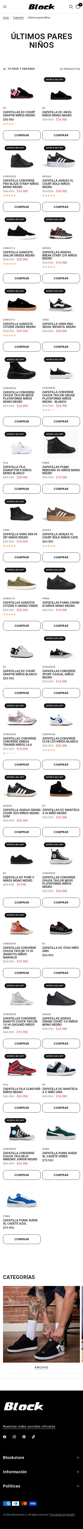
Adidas (46, 176)
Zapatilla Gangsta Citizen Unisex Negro (19, 325)
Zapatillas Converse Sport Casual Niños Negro (58, 674)
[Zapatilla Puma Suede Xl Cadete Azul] (22, 1198)
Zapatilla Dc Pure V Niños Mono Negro (18, 879)
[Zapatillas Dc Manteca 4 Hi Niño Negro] (61, 787)
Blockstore (13, 1457)
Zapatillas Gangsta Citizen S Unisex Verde (20, 604)
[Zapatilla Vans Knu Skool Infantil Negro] (61, 301)
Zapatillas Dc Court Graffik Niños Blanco (20, 673)
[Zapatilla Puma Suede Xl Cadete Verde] (61, 1131)
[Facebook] (7, 1436)
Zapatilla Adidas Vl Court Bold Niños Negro (58, 184)
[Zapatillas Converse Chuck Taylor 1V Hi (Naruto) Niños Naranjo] (22, 925)
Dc (44, 1084)
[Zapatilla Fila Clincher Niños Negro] (22, 1066)
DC (4, 108)
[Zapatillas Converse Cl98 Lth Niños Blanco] (61, 716)
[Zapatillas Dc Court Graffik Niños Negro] (22, 90)
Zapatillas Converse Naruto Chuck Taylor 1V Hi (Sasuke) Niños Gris (20, 1023)
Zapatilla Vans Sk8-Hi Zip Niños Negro (20, 536)
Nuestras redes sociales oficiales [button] (29, 1426)
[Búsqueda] (71, 6)
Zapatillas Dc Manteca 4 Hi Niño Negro (60, 812)
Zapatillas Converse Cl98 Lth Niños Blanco (60, 740)
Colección (18, 18)
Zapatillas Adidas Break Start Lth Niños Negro (59, 255)
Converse (9, 176)
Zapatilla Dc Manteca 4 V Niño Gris (60, 1090)
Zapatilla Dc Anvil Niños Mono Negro (57, 114)
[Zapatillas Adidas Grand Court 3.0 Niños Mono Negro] (61, 996)
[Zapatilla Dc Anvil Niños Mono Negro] (61, 90)
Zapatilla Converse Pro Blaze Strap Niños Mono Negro (21, 184)
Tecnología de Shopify (62, 1514)
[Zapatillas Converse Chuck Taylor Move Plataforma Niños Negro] (61, 855)
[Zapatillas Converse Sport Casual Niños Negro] (61, 649)
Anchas (41, 1367)
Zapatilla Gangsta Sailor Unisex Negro (19, 254)
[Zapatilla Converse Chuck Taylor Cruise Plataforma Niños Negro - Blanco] (61, 370)
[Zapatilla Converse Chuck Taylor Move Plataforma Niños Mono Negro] (22, 370)
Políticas (11, 1486)
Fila (5, 463)
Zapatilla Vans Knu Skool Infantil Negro (59, 325)
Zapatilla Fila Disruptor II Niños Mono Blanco (17, 470)
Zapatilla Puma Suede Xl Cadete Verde (59, 1155)
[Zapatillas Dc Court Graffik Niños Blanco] (22, 649)
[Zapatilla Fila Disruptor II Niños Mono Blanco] (22, 444)
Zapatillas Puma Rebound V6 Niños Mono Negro (61, 470)
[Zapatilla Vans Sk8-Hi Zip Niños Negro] (22, 512)
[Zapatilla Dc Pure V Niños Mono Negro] (22, 855)
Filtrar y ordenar (21, 69)
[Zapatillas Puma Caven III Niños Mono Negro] (61, 580)
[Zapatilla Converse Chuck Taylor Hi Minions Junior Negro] (22, 1131)
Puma (45, 463)
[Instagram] (17, 1436)
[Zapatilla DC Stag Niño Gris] (61, 925)
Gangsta (9, 248)
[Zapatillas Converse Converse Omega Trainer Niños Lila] (22, 716)
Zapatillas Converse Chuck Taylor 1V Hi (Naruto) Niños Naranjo (19, 952)
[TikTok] (36, 1436)
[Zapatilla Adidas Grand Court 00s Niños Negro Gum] (22, 787)
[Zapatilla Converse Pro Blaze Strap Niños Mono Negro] (22, 158)
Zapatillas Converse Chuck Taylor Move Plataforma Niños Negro (58, 882)
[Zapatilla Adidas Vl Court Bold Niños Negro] (61, 158)
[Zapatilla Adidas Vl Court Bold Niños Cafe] (61, 512)
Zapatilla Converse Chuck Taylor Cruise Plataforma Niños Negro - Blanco (58, 397)
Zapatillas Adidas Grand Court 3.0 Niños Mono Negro (60, 1021)
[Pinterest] (26, 1436)
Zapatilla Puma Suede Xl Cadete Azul (20, 1222)
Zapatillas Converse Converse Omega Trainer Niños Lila (19, 742)
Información (15, 1471)
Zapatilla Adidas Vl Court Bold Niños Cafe (60, 536)
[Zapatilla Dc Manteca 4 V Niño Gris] (61, 1066)
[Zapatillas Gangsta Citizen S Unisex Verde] (22, 580)
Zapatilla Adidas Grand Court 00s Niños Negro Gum (22, 813)
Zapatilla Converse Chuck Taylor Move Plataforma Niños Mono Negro (18, 397)
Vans (45, 319)
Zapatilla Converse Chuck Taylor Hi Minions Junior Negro (20, 1156)
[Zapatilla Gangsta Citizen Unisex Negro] (22, 301)
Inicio (6, 18)
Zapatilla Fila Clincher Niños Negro (21, 1090)
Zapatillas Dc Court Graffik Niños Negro (19, 114)
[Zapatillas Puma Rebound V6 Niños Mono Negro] (61, 444)
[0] (77, 6)
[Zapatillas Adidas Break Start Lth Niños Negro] (61, 230)
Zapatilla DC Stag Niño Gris (60, 949)
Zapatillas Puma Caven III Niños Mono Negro (60, 604)
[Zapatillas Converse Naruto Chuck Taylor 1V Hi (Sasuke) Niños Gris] (22, 996)
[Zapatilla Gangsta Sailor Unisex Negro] (22, 230)
